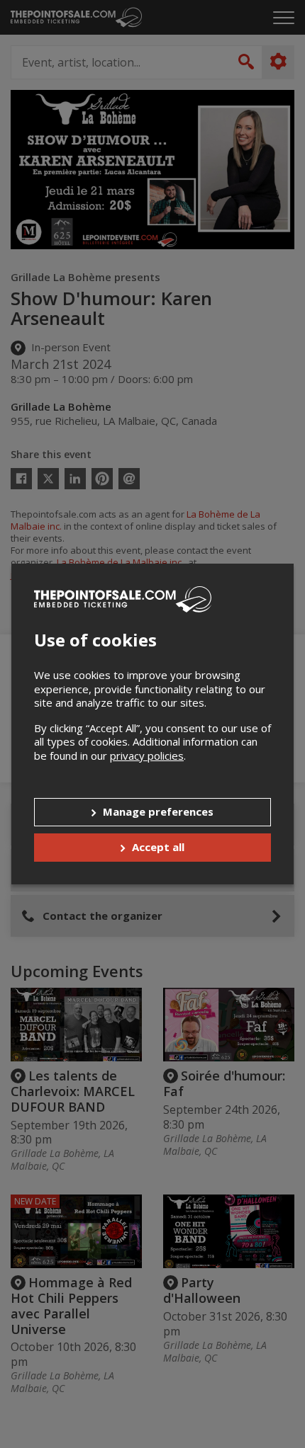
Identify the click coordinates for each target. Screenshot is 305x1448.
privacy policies (147, 755)
